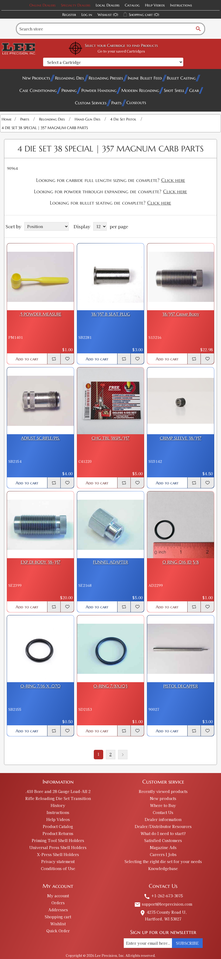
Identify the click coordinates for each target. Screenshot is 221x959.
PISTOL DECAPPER (180, 686)
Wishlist (58, 923)
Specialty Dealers (75, 5)
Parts (116, 102)
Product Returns (58, 833)
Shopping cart (58, 916)
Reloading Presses (106, 78)
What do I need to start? (163, 833)
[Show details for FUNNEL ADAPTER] (110, 524)
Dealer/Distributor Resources (163, 826)
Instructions (181, 5)
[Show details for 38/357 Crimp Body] (180, 276)
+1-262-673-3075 (163, 895)
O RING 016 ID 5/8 (181, 562)
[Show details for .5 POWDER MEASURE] (40, 276)
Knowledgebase (163, 868)
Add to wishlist (67, 358)
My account (58, 895)
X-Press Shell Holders (58, 854)
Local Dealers (107, 5)
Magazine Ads (163, 847)
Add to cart (27, 358)
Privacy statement (58, 861)
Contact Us (163, 812)
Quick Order (58, 930)
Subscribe (187, 943)
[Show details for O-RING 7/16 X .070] (40, 648)
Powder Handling (98, 90)
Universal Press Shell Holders (58, 847)
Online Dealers (42, 5)
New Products (36, 78)
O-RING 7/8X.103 (110, 686)
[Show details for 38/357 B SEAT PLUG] (110, 276)
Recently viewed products (163, 791)
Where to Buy (163, 805)
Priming (69, 90)
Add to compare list (54, 358)
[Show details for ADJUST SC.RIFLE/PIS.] (40, 400)
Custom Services (90, 102)
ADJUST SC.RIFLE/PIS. (40, 438)
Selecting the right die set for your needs (163, 861)
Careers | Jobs (163, 854)
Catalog (132, 5)
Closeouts (136, 102)
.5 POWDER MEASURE (40, 314)
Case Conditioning (38, 90)
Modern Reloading (140, 90)
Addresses (58, 909)
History (58, 805)
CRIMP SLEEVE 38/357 (180, 438)
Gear (194, 90)
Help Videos (155, 5)
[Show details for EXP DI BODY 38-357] (40, 524)
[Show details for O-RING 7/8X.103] (110, 648)
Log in (86, 14)
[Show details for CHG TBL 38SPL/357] (110, 400)
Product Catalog (58, 826)
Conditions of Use (58, 868)
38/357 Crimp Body (180, 314)
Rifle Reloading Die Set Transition (58, 798)
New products (163, 798)
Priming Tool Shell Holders (58, 840)
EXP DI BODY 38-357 (40, 562)
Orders (58, 902)
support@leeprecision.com (163, 904)
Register (69, 14)
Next (122, 754)
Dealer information (163, 819)
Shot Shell (174, 90)
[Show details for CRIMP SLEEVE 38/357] (180, 400)
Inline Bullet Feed (145, 78)
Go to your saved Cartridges (121, 51)
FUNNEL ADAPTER (110, 562)
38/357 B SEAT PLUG (110, 314)
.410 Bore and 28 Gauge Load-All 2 (58, 791)
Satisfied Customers (163, 840)
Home (7, 119)
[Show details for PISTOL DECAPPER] (180, 648)
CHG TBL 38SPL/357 (110, 438)
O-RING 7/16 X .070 (40, 686)
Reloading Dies (69, 78)
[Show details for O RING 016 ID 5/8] (180, 524)
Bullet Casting (181, 78)
